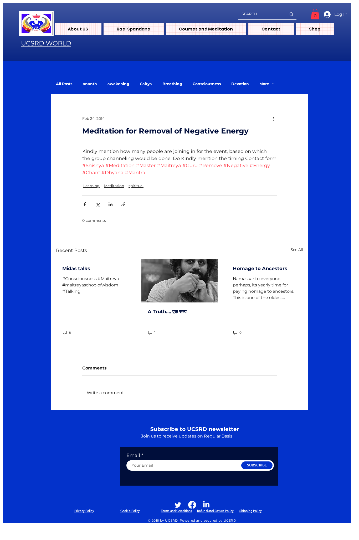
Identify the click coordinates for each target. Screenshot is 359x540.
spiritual (136, 185)
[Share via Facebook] (84, 204)
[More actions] (273, 118)
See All (297, 249)
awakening (118, 84)
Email (133, 455)
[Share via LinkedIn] (110, 204)
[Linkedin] (206, 505)
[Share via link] (123, 204)
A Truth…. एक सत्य (167, 312)
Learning (91, 185)
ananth (90, 84)
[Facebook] (192, 505)
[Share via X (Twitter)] (97, 204)
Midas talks (76, 268)
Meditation (114, 185)
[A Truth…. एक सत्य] (179, 280)
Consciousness (207, 84)
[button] (315, 14)
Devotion (240, 84)
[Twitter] (178, 505)
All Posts (64, 84)
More (264, 84)
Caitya (146, 84)
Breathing (172, 84)
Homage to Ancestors (260, 268)
